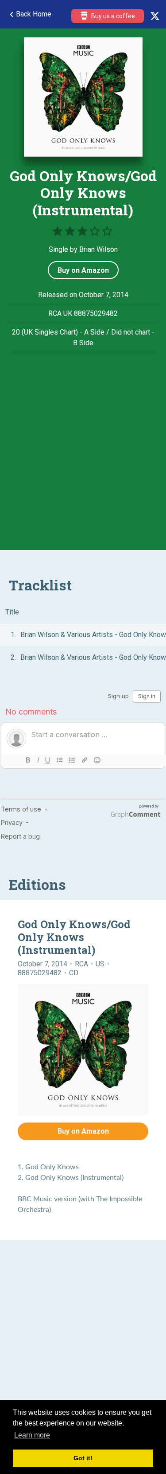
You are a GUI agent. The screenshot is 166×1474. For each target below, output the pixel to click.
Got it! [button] (83, 1458)
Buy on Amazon (83, 270)
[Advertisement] (83, 457)
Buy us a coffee (112, 16)
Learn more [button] (32, 1435)
